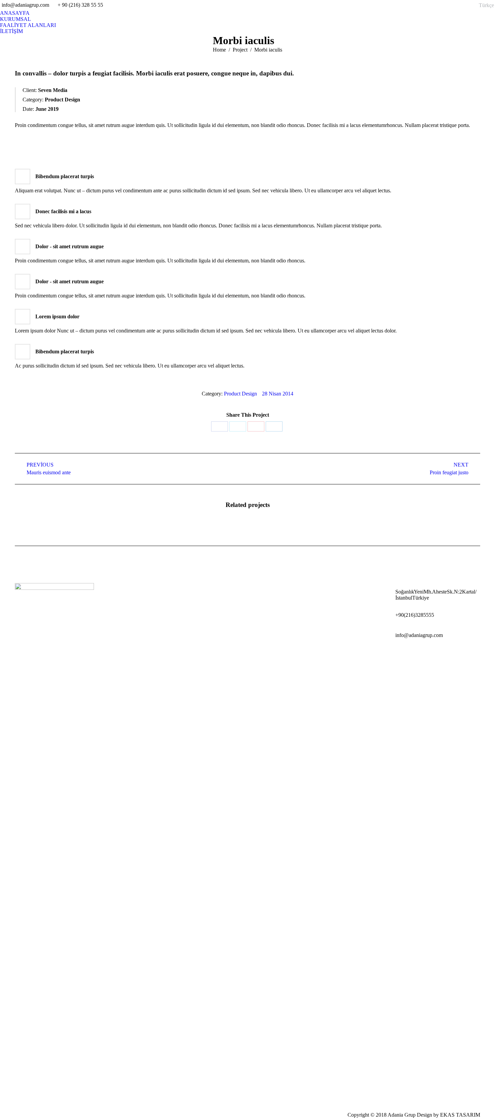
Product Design (240, 393)
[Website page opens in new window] (410, 653)
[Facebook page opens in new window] (380, 653)
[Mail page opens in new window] (400, 653)
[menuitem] (15, 13)
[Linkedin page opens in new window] (390, 653)
